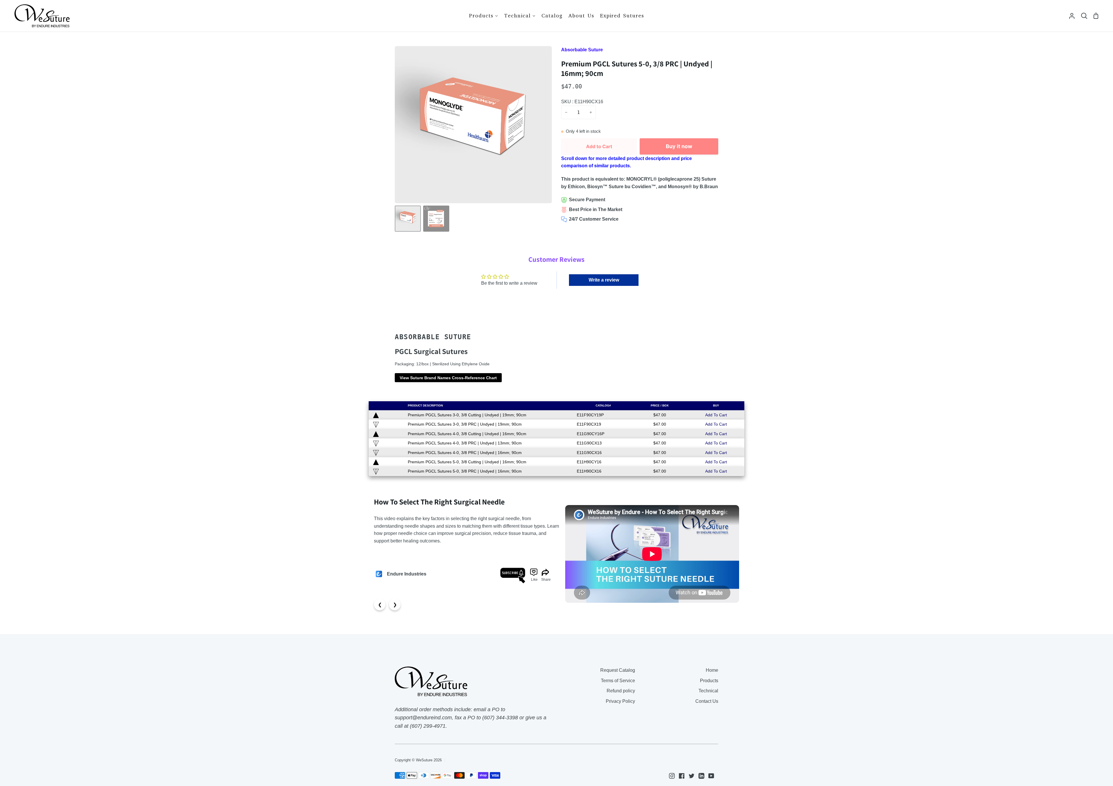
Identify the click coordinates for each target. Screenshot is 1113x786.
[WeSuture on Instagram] (672, 776)
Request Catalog (617, 670)
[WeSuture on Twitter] (691, 776)
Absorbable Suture (582, 49)
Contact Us (706, 701)
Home (712, 670)
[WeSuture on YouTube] (711, 776)
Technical (708, 690)
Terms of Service (618, 680)
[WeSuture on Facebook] (682, 776)
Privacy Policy (620, 701)
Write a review (604, 279)
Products (709, 680)
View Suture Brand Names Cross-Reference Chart (448, 377)
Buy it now (679, 146)
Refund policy (621, 690)
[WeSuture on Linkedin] (701, 776)
